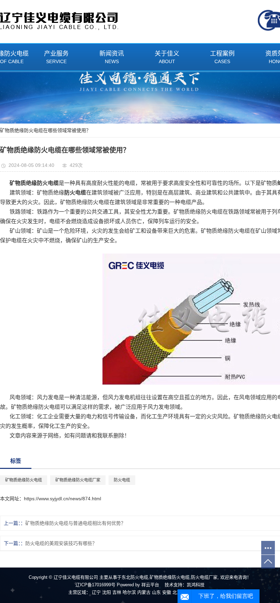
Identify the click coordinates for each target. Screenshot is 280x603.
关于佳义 (167, 57)
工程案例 (222, 57)
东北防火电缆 (135, 577)
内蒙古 (144, 592)
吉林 (116, 592)
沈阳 (106, 592)
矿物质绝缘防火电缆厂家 (77, 480)
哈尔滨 (129, 592)
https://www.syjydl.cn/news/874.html (62, 498)
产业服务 (56, 57)
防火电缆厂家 (204, 577)
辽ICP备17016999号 (95, 584)
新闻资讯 (111, 57)
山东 (156, 592)
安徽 (166, 592)
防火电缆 (122, 480)
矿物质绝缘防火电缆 (23, 480)
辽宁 (96, 592)
